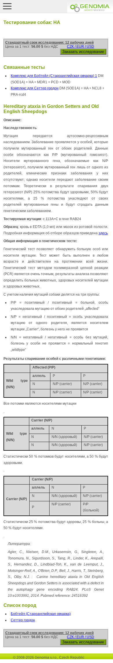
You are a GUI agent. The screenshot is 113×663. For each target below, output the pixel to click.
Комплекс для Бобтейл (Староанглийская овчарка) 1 (54, 76)
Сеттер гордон (23, 620)
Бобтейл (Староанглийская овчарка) (41, 614)
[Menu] (7, 6)
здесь (103, 233)
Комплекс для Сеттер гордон (35, 88)
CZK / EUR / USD (80, 47)
